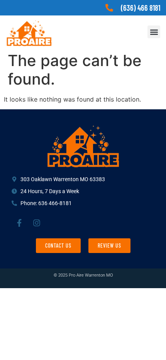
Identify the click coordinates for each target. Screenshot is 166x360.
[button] (153, 31)
